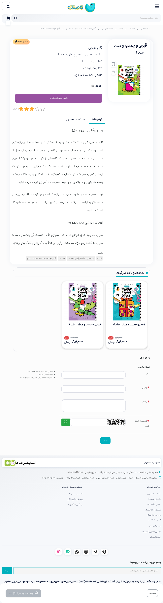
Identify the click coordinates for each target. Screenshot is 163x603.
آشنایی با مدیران (154, 493)
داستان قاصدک (154, 499)
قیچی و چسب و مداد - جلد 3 (129, 325)
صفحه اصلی (145, 28)
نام (148, 373)
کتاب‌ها (132, 28)
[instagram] (86, 552)
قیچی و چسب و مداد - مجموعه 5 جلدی (81, 28)
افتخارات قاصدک (154, 515)
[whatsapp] (77, 552)
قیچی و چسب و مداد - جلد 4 (85, 325)
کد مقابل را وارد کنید (142, 424)
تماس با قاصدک (154, 504)
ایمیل (144, 387)
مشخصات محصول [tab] (75, 119)
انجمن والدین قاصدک (151, 531)
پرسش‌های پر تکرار (74, 499)
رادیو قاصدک (155, 537)
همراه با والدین (155, 519)
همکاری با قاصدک (153, 509)
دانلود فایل (58, 98)
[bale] (67, 551)
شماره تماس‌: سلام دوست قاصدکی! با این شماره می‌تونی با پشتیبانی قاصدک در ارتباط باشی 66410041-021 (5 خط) (112, 472)
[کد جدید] (65, 422)
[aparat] (58, 551)
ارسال (105, 440)
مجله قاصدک (155, 526)
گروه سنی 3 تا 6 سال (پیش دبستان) (81, 258)
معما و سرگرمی (107, 28)
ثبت (6, 570)
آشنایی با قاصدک (154, 487)
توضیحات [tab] (97, 119)
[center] (15, 18)
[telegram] (95, 552)
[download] (41, 462)
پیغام (145, 401)
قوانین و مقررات (75, 493)
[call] (104, 552)
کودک (121, 28)
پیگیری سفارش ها (74, 504)
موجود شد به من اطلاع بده (22, 593)
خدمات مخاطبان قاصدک (72, 487)
